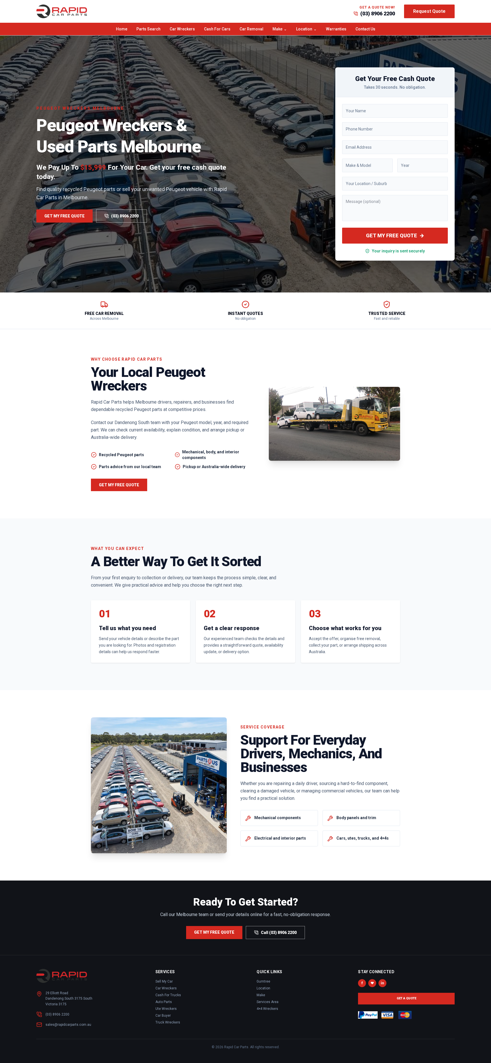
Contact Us (365, 29)
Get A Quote (406, 998)
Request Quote (429, 11)
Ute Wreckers (166, 1009)
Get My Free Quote (64, 216)
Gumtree (263, 981)
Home (121, 29)
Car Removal (251, 29)
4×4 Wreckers (267, 1009)
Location (306, 29)
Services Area (267, 1002)
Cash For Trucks (168, 995)
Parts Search (148, 29)
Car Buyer (163, 1016)
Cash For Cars (217, 29)
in (382, 983)
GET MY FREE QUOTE (395, 235)
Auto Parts (163, 1002)
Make (279, 29)
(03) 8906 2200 (377, 13)
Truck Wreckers (167, 1022)
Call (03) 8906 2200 (279, 932)
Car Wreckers (182, 29)
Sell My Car (164, 981)
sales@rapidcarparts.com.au (68, 1025)
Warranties (336, 29)
